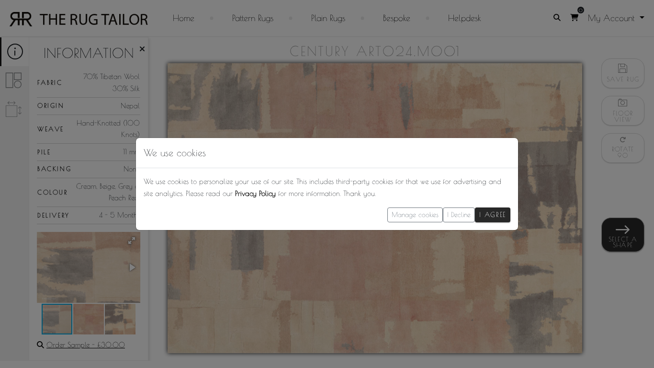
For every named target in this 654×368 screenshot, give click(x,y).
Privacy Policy (255, 193)
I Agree (492, 214)
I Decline (459, 214)
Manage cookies (415, 214)
